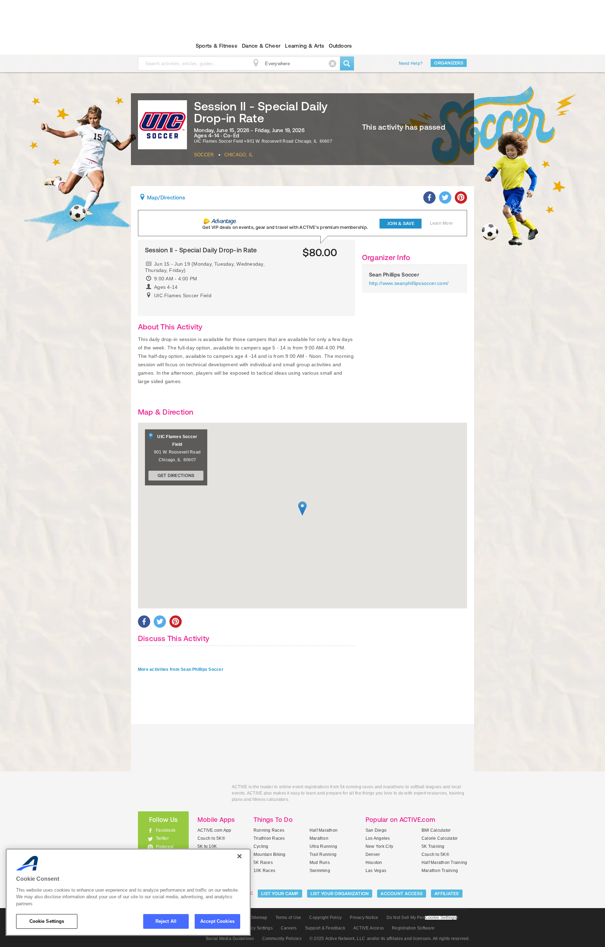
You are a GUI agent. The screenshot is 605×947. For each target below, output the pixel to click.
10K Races (264, 870)
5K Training (433, 846)
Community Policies (281, 938)
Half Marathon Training (444, 862)
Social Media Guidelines (230, 938)
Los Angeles (378, 838)
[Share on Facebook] (429, 197)
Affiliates (446, 893)
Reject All (165, 921)
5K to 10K (207, 846)
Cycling (261, 846)
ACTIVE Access (368, 928)
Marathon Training (440, 870)
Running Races (268, 830)
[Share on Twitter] (445, 197)
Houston (374, 862)
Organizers (448, 63)
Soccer (204, 154)
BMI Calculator (436, 830)
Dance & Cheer (261, 46)
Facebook (165, 830)
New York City (379, 846)
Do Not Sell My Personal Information (422, 917)
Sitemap (259, 917)
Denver (373, 854)
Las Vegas (376, 870)
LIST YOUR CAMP (280, 893)
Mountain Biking (269, 854)
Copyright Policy (325, 917)
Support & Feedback (325, 928)
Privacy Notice (364, 917)
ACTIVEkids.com (157, 46)
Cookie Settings (46, 921)
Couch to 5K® (211, 838)
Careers (289, 928)
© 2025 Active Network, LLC (337, 938)
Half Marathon (324, 830)
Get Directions (176, 475)
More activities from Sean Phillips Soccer (180, 669)
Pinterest (164, 846)
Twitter (162, 838)
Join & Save (400, 223)
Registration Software (413, 928)
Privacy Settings (257, 928)
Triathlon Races (269, 838)
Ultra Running (323, 846)
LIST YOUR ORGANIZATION (340, 893)
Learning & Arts (304, 46)
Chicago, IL (238, 154)
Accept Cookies (217, 921)
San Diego (376, 830)
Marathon (319, 838)
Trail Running (323, 854)
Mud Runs (320, 862)
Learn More (441, 223)
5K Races (263, 862)
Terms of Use (288, 917)
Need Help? (411, 63)
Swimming (320, 870)
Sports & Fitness (216, 46)
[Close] (239, 856)
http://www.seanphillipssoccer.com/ (408, 283)
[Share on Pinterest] (461, 197)
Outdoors (340, 46)
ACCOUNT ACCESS (402, 893)
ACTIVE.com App (214, 830)
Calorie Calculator (440, 838)
